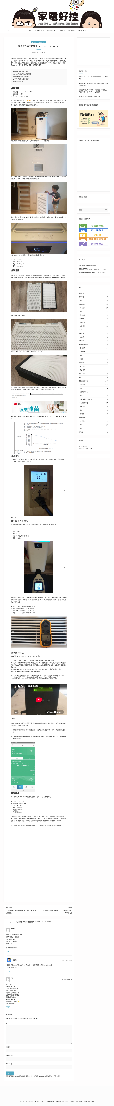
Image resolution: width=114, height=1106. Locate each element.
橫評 (81, 311)
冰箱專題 (81, 297)
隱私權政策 (73, 1101)
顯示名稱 (9, 1047)
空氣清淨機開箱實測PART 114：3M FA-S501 (92, 272)
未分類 (81, 359)
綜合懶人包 (38, 30)
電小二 (43, 52)
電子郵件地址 (10, 1055)
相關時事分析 (84, 392)
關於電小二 (65, 1101)
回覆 (8, 951)
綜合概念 (82, 315)
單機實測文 (50, 30)
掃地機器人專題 (83, 344)
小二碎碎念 (71, 30)
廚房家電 (82, 322)
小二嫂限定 (82, 319)
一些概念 (60, 30)
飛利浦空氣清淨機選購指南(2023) (88, 265)
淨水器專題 (82, 373)
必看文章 (81, 340)
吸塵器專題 (82, 304)
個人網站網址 (9, 1064)
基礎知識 (82, 351)
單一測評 (34, 42)
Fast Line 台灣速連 (89, 1101)
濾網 (80, 377)
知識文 (82, 414)
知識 (81, 395)
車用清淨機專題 (83, 403)
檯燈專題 (81, 362)
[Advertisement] (39, 846)
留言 (7, 1023)
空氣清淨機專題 (42, 42)
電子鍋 (81, 432)
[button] (13, 490)
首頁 (30, 30)
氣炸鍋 (82, 337)
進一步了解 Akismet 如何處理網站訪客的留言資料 (45, 1076)
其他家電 (81, 30)
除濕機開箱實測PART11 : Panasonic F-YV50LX (92, 269)
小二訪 (81, 330)
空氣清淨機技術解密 (86, 399)
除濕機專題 (82, 417)
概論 (81, 300)
